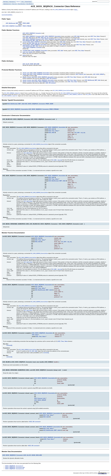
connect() (9, 345)
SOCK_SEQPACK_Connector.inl (14, 468)
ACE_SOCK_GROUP (98, 74)
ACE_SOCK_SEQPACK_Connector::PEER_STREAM (44, 109)
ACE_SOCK (88, 94)
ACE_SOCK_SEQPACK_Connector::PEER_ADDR (39, 103)
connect (25, 42)
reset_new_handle (27, 52)
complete (25, 50)
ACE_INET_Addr (33, 351)
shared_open (26, 72)
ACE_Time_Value (95, 36)
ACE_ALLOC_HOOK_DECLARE (31, 64)
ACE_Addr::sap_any (43, 37)
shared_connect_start (28, 77)
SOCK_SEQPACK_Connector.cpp (15, 467)
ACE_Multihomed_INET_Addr (14, 23)
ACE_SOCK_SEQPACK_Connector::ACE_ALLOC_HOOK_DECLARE (22, 455)
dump (24, 55)
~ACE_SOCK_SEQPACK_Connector (32, 47)
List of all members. (7, 14)
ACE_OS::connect (51, 78)
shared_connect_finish (29, 81)
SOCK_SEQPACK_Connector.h (14, 466)
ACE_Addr (77, 36)
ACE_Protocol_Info (81, 74)
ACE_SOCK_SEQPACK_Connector (32, 33)
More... (76, 9)
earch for (94, 1)
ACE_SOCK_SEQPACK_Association (61, 9)
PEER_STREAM (27, 26)
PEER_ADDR (26, 23)
